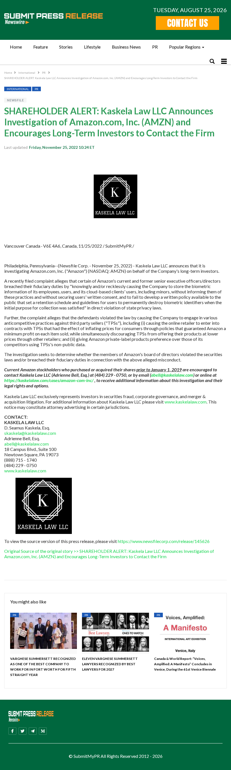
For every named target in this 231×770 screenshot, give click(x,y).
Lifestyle (92, 46)
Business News (126, 46)
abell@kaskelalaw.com (26, 443)
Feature (40, 46)
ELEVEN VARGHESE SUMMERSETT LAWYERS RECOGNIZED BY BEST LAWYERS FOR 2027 (110, 663)
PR (155, 46)
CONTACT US (187, 23)
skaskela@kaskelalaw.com (30, 433)
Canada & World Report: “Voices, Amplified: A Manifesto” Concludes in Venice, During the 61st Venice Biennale (185, 663)
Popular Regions (185, 46)
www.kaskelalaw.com (185, 401)
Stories (66, 46)
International (27, 72)
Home (16, 46)
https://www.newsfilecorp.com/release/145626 (164, 541)
